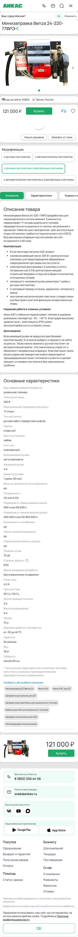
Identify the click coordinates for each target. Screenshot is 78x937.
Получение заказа (15, 860)
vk (9, 811)
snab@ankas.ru (26, 794)
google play (21, 830)
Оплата (8, 866)
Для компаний (53, 848)
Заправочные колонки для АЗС (21, 716)
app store (56, 830)
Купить (39, 111)
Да (58, 16)
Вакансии (50, 886)
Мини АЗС (43, 688)
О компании (51, 874)
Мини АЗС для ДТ (62, 688)
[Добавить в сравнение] (63, 111)
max (28, 811)
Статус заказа (13, 880)
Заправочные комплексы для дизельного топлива (31, 702)
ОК (39, 928)
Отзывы (48, 891)
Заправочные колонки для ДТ (20, 695)
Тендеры (49, 854)
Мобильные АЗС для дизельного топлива (26, 709)
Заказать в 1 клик (62, 137)
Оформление (12, 848)
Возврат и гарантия (16, 854)
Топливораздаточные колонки (21, 723)
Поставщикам (52, 860)
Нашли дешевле (34, 137)
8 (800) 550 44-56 (28, 779)
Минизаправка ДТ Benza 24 (19, 688)
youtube (18, 811)
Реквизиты (50, 880)
